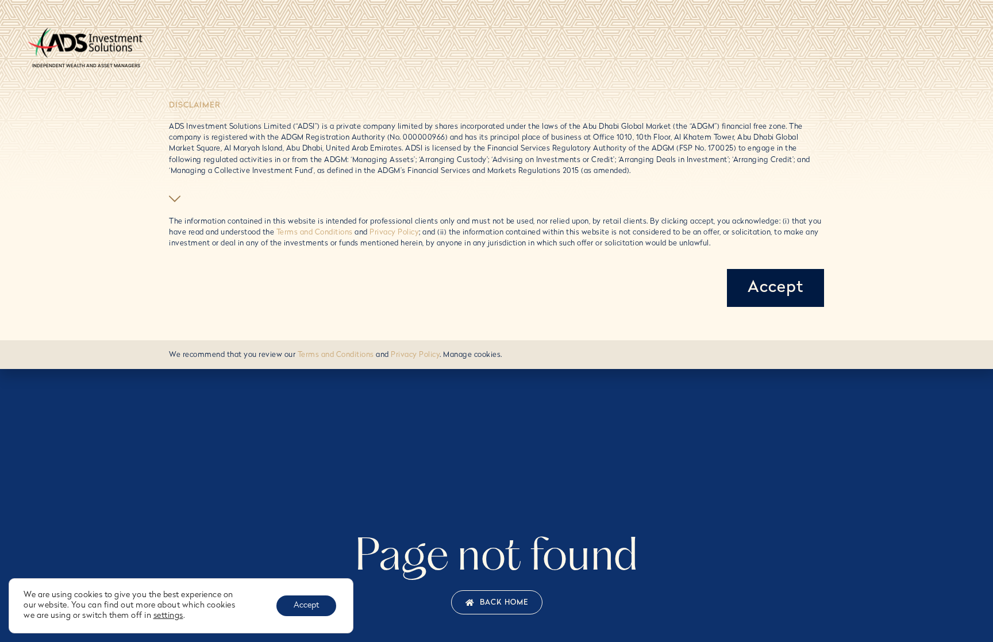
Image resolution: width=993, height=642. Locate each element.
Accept (306, 605)
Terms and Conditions (314, 232)
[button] (176, 199)
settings (168, 616)
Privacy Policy (394, 232)
